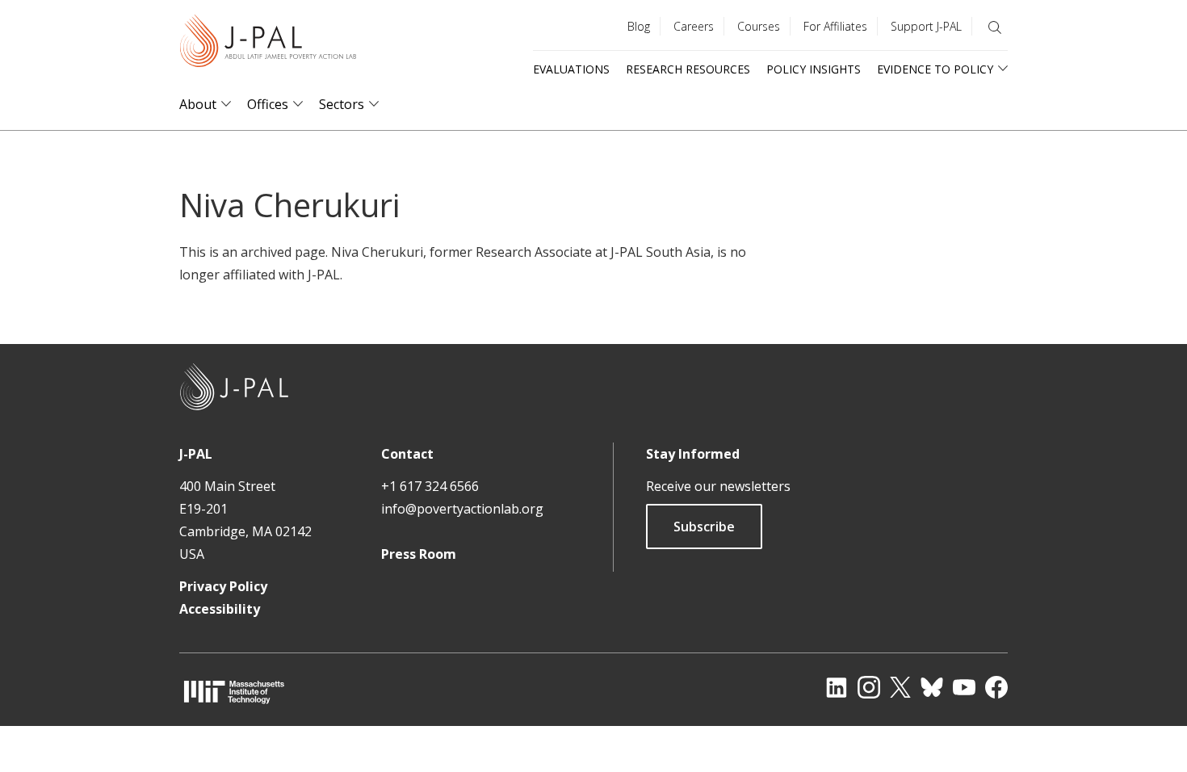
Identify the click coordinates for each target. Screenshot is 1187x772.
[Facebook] (996, 687)
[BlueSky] (932, 687)
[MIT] (234, 691)
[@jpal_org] (869, 687)
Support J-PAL (926, 26)
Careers (693, 26)
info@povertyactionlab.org (462, 509)
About (197, 104)
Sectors (341, 104)
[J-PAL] (268, 44)
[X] (900, 687)
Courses (758, 26)
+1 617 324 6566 (430, 486)
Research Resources (688, 69)
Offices (267, 104)
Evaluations (571, 69)
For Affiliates (835, 26)
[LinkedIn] (836, 687)
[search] (995, 27)
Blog (638, 26)
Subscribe (704, 526)
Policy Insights (813, 69)
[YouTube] (964, 687)
